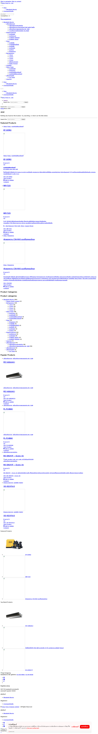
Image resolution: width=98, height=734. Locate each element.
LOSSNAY (9, 65)
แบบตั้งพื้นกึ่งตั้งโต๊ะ (14, 44)
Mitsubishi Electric (11, 9)
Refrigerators (10, 53)
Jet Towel (12, 77)
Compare (6, 182)
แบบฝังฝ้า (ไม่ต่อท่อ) (14, 38)
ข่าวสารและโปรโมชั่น (8, 11)
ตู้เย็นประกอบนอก (13, 62)
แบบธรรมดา (12, 70)
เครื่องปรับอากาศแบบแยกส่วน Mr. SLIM (19, 29)
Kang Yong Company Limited (10, 707)
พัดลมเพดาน (12, 51)
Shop (4, 8)
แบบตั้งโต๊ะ (11, 43)
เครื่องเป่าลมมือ (10, 76)
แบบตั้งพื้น (11, 46)
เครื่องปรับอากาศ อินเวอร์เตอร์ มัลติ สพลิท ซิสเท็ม (22, 27)
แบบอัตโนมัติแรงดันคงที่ (15, 72)
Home (2, 108)
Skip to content (16, 1)
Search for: (6, 102)
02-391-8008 (29, 675)
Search (5, 100)
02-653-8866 (21, 675)
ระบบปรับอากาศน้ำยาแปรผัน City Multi (19, 31)
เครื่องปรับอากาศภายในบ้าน (16, 25)
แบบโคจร (11, 50)
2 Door (11, 57)
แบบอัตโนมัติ (12, 69)
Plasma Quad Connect (13, 301)
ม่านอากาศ (8, 79)
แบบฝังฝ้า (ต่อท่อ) (13, 39)
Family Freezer (13, 64)
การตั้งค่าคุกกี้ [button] (75, 726)
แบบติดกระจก (12, 36)
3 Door (11, 58)
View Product (7, 178)
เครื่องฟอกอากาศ (10, 348)
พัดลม (7, 41)
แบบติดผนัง (12, 34)
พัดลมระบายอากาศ (11, 32)
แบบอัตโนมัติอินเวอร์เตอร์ (15, 74)
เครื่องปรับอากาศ (10, 24)
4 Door (11, 60)
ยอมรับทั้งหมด (84, 726)
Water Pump (10, 67)
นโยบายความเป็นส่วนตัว (33, 728)
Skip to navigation (6, 1)
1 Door (11, 55)
